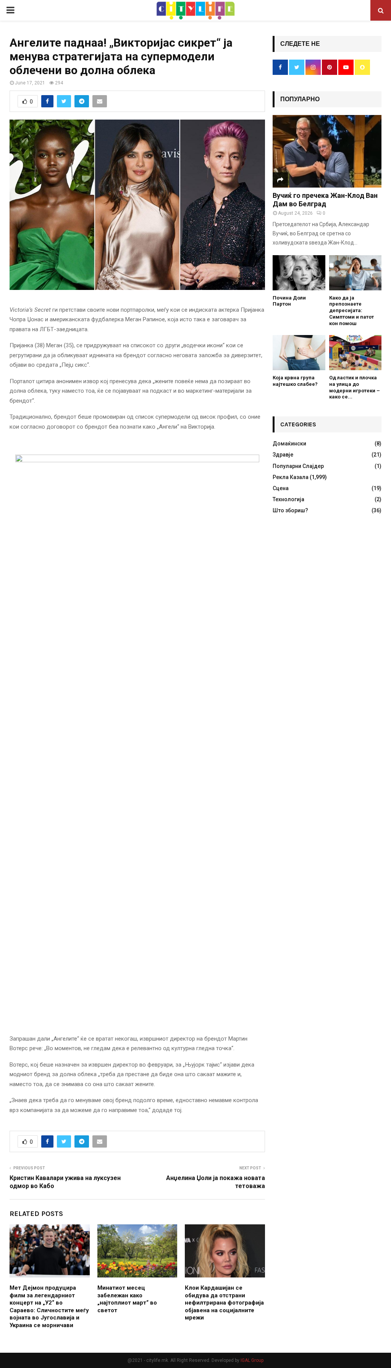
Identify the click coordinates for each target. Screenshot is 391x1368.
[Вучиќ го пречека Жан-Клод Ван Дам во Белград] (327, 151)
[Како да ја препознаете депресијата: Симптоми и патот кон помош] (355, 272)
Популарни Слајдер (298, 466)
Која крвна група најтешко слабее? (295, 381)
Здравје (283, 455)
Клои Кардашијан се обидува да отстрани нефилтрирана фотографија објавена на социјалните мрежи (224, 1302)
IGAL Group (252, 1360)
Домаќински (289, 443)
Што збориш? (290, 510)
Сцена (281, 488)
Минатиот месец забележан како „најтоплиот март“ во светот (127, 1299)
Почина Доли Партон (289, 301)
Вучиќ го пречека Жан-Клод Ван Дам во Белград (325, 199)
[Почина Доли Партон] (299, 272)
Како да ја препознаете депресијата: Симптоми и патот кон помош (351, 310)
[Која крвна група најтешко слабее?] (299, 352)
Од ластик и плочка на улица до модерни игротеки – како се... (354, 387)
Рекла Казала (291, 477)
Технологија (288, 499)
